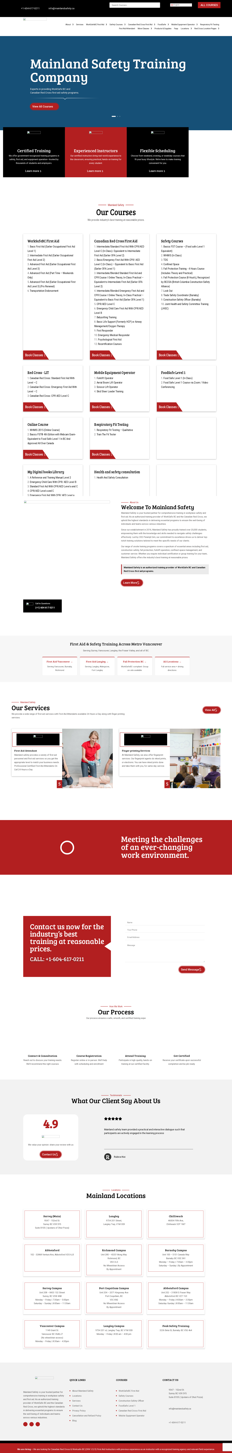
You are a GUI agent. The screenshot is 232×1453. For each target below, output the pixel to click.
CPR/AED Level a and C (42, 490)
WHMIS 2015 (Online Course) (45, 430)
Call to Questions (42, 603)
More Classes (143, 29)
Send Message (190, 969)
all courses (209, 5)
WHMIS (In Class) (172, 255)
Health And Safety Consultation (112, 477)
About (68, 25)
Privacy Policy (79, 1411)
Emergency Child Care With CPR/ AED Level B (53, 482)
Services (79, 25)
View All (210, 710)
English (176, 5)
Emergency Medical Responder (114, 335)
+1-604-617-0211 (30, 8)
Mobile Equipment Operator (183, 25)
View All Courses (42, 106)
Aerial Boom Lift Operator (109, 382)
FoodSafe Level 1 (127, 1406)
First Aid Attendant (127, 29)
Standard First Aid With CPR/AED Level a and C (54, 486)
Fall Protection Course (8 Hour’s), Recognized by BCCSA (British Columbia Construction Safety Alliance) (185, 282)
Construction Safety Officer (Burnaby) (182, 299)
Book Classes (34, 355)
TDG (165, 260)
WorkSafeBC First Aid (95, 25)
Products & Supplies (163, 29)
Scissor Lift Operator (107, 387)
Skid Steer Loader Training (110, 391)
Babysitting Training (107, 317)
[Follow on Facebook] (25, 1424)
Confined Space (171, 264)
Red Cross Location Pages (205, 29)
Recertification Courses (110, 344)
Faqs (176, 29)
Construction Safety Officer (131, 1401)
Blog (74, 1421)
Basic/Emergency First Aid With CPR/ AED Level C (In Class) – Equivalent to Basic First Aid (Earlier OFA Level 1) (118, 264)
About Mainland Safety (82, 1391)
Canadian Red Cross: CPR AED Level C (49, 395)
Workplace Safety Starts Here (102, 70)
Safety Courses (116, 25)
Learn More (130, 582)
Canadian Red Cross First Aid (140, 25)
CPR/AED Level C (106, 304)
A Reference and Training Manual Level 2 (50, 477)
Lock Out (167, 291)
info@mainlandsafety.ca (61, 8)
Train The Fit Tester (106, 434)
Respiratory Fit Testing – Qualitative (115, 430)
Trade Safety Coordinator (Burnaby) (181, 295)
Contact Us (49, 1154)
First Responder (105, 330)
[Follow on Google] (38, 1424)
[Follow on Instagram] (31, 1424)
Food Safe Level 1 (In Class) (177, 378)
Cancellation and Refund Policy (86, 1416)
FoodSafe (162, 25)
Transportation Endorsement (44, 291)
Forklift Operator (105, 378)
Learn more (32, 171)
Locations (185, 29)
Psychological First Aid (109, 339)
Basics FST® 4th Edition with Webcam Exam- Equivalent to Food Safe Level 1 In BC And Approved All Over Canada (52, 439)
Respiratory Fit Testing (209, 25)
